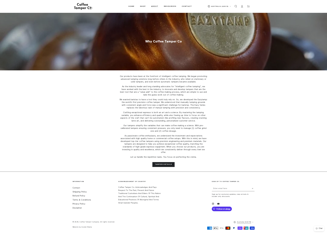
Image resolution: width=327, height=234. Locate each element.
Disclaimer (77, 208)
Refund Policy (79, 196)
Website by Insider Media (82, 227)
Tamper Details (163, 164)
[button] (236, 6)
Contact (76, 188)
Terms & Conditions (82, 200)
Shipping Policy (80, 192)
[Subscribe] (253, 188)
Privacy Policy (79, 204)
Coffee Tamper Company (89, 222)
